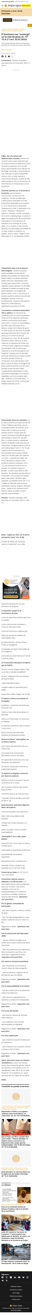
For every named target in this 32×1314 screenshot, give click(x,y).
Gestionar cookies (16, 1310)
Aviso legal (16, 1293)
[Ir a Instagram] (11, 1277)
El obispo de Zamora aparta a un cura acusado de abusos (21, 20)
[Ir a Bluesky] (23, 1277)
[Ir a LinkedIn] (15, 1277)
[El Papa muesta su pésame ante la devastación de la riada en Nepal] (16, 1252)
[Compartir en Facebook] (2, 56)
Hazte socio (16, 1299)
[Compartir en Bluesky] (9, 56)
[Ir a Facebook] (2, 1277)
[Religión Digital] (13, 5)
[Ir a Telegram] (2, 1280)
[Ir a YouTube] (19, 1277)
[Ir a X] (7, 1277)
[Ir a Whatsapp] (27, 1277)
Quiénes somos (16, 1286)
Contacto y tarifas (16, 1290)
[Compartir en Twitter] (6, 56)
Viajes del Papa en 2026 (21, 1)
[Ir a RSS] (7, 1280)
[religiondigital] (16, 1305)
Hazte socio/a (26, 5)
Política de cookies (16, 1296)
